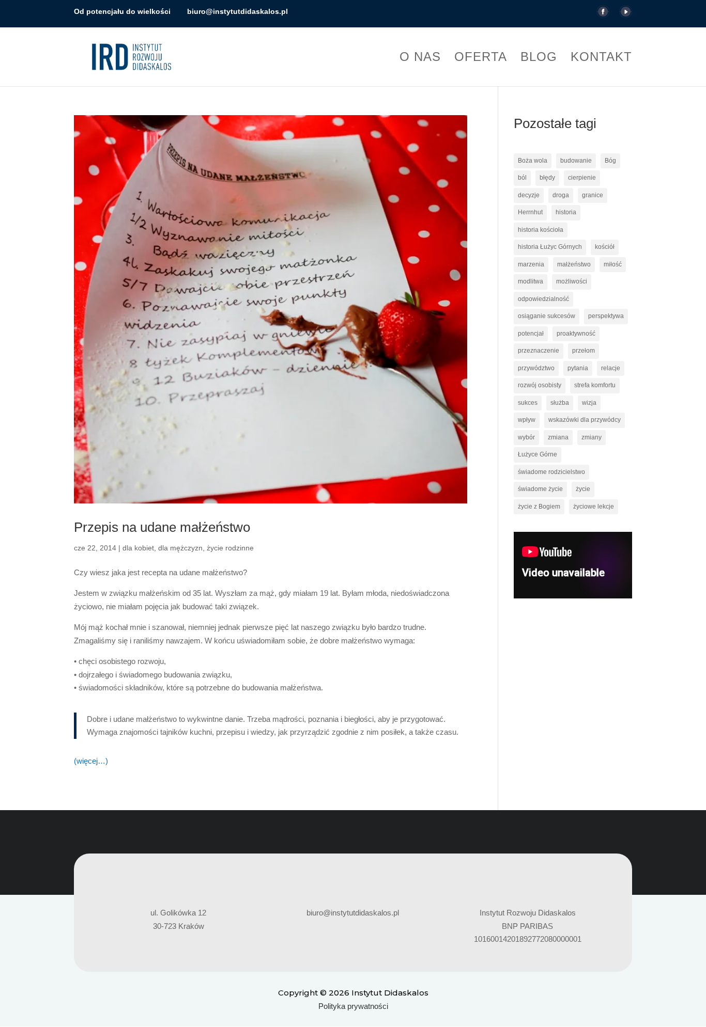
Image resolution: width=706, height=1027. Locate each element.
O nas (420, 58)
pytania (577, 368)
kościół (605, 246)
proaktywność (576, 333)
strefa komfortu (595, 385)
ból (522, 177)
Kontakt (601, 58)
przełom (583, 350)
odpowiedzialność (543, 299)
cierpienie (582, 177)
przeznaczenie (538, 350)
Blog (538, 58)
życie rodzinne (230, 548)
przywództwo (536, 368)
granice (592, 195)
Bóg (610, 160)
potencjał (531, 333)
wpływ (526, 419)
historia (566, 212)
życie (583, 489)
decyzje (529, 195)
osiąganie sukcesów (546, 316)
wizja (589, 402)
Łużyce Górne (537, 454)
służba (559, 402)
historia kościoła (540, 229)
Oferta (480, 58)
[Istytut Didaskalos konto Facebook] (602, 15)
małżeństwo (574, 264)
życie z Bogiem (539, 506)
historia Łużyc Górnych (550, 246)
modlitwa (530, 281)
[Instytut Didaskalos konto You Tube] (625, 15)
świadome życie (540, 489)
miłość (613, 264)
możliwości (571, 281)
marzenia (531, 264)
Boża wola (532, 160)
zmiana (558, 437)
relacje (610, 368)
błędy (547, 177)
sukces (528, 402)
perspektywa (606, 316)
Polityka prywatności (353, 1006)
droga (560, 195)
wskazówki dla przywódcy (584, 419)
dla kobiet (138, 548)
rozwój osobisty (539, 385)
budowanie (576, 160)
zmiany (591, 437)
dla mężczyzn (180, 548)
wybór (526, 437)
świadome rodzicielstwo (551, 472)
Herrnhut (530, 212)
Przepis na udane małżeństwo (162, 527)
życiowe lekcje (593, 506)
